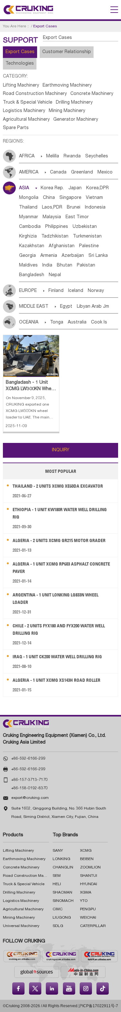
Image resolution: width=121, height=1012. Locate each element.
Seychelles (96, 156)
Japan (75, 188)
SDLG (58, 926)
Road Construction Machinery (35, 94)
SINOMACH (63, 901)
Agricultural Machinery (26, 119)
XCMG (86, 851)
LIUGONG (62, 918)
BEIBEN (87, 859)
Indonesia (95, 207)
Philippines (56, 227)
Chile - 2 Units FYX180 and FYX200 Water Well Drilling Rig (59, 629)
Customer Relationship (66, 52)
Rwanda (72, 156)
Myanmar (28, 217)
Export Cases (20, 52)
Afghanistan (62, 246)
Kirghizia (28, 236)
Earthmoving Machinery (67, 85)
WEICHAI (88, 918)
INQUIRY (60, 450)
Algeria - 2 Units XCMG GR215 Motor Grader (59, 540)
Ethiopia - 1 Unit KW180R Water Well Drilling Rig (60, 513)
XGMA (85, 893)
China (49, 198)
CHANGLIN (63, 867)
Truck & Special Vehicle (27, 102)
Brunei (73, 207)
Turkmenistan (87, 236)
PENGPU (88, 909)
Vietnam (94, 198)
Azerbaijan (73, 256)
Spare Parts (16, 128)
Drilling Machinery (74, 102)
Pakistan (86, 265)
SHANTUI (88, 876)
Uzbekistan (85, 227)
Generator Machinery (75, 119)
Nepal (55, 275)
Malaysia (52, 217)
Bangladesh (31, 275)
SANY (58, 851)
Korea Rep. (52, 188)
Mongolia (28, 198)
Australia (77, 322)
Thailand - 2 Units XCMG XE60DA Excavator (58, 486)
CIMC (58, 909)
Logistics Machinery (24, 111)
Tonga (56, 322)
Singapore (70, 198)
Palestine (89, 246)
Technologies (19, 63)
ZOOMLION (90, 867)
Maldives (28, 265)
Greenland (82, 172)
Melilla (52, 156)
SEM (57, 876)
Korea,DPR (97, 188)
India (47, 265)
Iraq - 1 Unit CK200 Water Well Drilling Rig (57, 657)
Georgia (27, 256)
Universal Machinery (21, 926)
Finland (56, 291)
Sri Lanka (98, 256)
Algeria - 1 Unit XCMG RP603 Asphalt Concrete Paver (61, 567)
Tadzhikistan (54, 236)
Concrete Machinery (91, 94)
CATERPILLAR (93, 926)
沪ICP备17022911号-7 (98, 1006)
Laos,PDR (52, 207)
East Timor (77, 217)
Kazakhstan (31, 246)
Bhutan (64, 265)
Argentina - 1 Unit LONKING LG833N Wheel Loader (55, 598)
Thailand (28, 207)
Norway (96, 291)
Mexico (105, 172)
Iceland (75, 291)
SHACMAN (62, 893)
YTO (83, 901)
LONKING (61, 859)
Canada (58, 172)
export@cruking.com (30, 798)
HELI (57, 884)
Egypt (66, 307)
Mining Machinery (67, 111)
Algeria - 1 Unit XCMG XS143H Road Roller (56, 680)
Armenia (48, 256)
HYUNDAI (88, 884)
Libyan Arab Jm (93, 307)
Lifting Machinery (21, 85)
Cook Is (99, 322)
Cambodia (30, 227)
